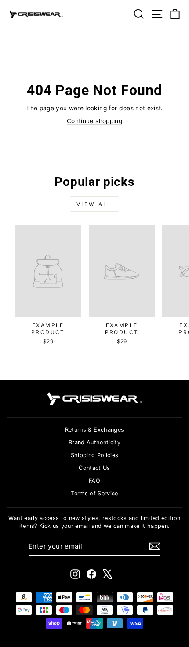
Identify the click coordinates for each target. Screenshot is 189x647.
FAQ (94, 480)
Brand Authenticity (94, 442)
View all (94, 204)
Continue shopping (94, 120)
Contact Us (94, 468)
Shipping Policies (95, 455)
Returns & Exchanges (94, 429)
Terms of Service (94, 493)
